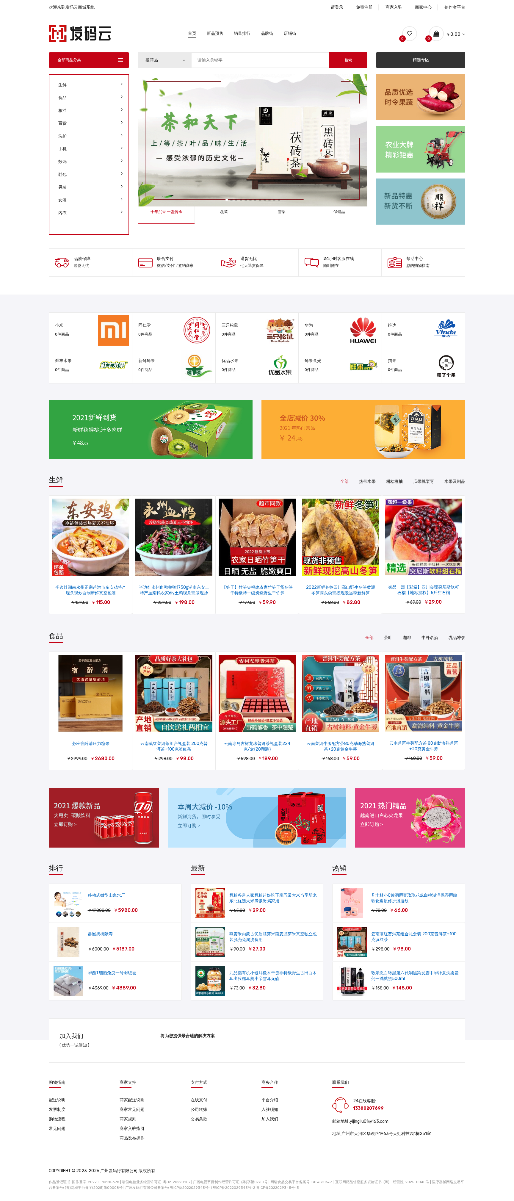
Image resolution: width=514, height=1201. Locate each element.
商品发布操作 (132, 1138)
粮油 (62, 110)
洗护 (62, 136)
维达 (392, 325)
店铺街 (290, 33)
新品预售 (215, 33)
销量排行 (242, 33)
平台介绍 (269, 1100)
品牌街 (267, 33)
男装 (62, 187)
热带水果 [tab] (367, 481)
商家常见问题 (132, 1109)
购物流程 (57, 1119)
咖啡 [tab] (407, 637)
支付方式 (199, 1082)
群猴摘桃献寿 (100, 934)
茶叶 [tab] (388, 637)
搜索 (348, 60)
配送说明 (57, 1100)
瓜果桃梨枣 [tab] (423, 481)
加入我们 (269, 1119)
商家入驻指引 (132, 1128)
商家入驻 (394, 7)
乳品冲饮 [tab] (457, 637)
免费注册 (364, 7)
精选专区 (421, 59)
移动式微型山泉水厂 (106, 895)
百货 (62, 123)
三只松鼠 (230, 325)
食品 (62, 97)
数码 (62, 161)
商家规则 (128, 1119)
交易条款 (199, 1119)
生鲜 (62, 84)
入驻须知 (269, 1109)
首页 (192, 33)
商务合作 (269, 1082)
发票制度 (57, 1109)
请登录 (337, 7)
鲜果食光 (313, 360)
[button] (226, 200)
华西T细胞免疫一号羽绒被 (112, 972)
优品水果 (230, 360)
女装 (62, 200)
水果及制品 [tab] (454, 481)
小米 (59, 325)
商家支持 (128, 1082)
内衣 (62, 212)
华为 (309, 325)
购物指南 (57, 1082)
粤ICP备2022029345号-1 (191, 1188)
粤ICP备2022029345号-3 (277, 1188)
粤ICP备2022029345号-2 (234, 1188)
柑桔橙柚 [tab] (394, 481)
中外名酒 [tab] (429, 637)
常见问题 (57, 1128)
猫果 (392, 360)
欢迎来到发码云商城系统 (72, 7)
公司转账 (199, 1109)
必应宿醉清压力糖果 (90, 743)
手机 (62, 148)
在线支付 (199, 1100)
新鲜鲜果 (146, 360)
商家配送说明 (132, 1100)
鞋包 (62, 174)
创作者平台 (454, 7)
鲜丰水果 (63, 360)
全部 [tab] (344, 481)
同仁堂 (144, 325)
